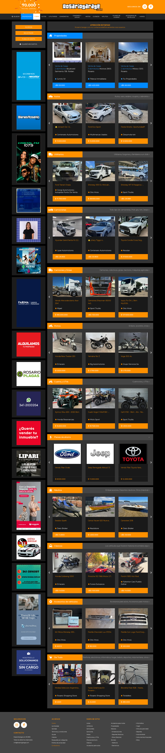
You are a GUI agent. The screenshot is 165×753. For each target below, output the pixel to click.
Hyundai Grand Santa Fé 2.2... (67, 240)
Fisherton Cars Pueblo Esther (98, 583)
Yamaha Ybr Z (94, 356)
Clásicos (89, 743)
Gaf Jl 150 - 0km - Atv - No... (132, 412)
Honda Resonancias (65, 419)
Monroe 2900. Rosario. (67, 69)
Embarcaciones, (112, 490)
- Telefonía (114, 743)
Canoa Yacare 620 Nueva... (66, 521)
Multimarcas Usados (98, 135)
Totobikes (94, 696)
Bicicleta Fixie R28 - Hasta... (99, 688)
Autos (88, 723)
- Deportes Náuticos (117, 734)
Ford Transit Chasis (63, 185)
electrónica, (96, 657)
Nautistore (61, 528)
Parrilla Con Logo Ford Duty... (100, 632)
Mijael (59, 308)
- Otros (137, 740)
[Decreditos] (29, 619)
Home (54, 723)
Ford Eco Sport (94, 127)
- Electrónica (115, 745)
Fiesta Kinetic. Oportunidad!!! (133, 127)
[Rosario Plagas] (29, 374)
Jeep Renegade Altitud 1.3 (66, 468)
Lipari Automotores (65, 250)
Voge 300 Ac (126, 356)
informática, (106, 657)
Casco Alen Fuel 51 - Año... (131, 521)
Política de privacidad (58, 743)
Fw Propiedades (97, 79)
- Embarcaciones (116, 732)
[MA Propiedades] (29, 433)
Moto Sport (95, 419)
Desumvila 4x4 (128, 135)
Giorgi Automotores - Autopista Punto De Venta (66, 191)
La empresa (55, 726)
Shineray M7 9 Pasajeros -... (132, 185)
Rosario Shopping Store (67, 696)
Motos (88, 734)
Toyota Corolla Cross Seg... (132, 240)
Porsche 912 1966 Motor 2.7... (67, 576)
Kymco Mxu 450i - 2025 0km (67, 412)
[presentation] (49, 65)
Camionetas (90, 729)
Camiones (90, 732)
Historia (54, 737)
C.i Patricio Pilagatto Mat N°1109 (132, 78)
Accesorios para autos (93, 745)
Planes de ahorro (92, 740)
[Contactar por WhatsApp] (29, 117)
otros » (147, 657)
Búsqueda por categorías (59, 740)
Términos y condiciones (59, 732)
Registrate (28, 33)
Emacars (61, 364)
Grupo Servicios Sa (130, 364)
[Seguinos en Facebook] (150, 6)
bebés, (120, 657)
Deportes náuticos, (127, 490)
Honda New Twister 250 (65, 356)
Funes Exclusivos (64, 584)
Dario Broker (95, 528)
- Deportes (138, 732)
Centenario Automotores (67, 135)
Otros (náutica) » (143, 490)
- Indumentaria (140, 734)
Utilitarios (90, 726)
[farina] (29, 303)
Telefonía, (87, 657)
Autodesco (127, 584)
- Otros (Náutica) (116, 737)
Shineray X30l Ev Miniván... (99, 185)
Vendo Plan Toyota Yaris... (98, 468)
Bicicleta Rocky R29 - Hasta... (133, 688)
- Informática (139, 723)
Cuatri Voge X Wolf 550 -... (98, 412)
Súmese (54, 729)
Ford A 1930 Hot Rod (97, 576)
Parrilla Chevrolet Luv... (130, 632)
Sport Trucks (127, 192)
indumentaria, (138, 657)
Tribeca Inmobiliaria (65, 79)
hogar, (114, 657)
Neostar (126, 250)
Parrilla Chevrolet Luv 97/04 (66, 632)
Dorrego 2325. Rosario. (132, 69)
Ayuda (54, 734)
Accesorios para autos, (119, 602)
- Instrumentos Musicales (143, 737)
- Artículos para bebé (141, 729)
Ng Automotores (97, 364)
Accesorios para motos (138, 602)
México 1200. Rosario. (99, 69)
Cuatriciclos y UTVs (93, 737)
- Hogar (137, 726)
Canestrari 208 (94, 521)
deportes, (127, 657)
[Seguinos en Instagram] (144, 6)
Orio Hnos (94, 192)
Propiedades (115, 726)
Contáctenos (56, 745)
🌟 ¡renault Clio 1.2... (63, 127)
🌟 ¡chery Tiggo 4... (96, 240)
